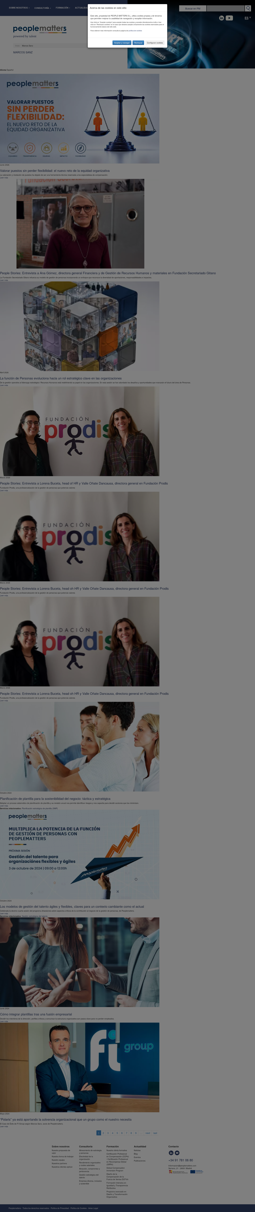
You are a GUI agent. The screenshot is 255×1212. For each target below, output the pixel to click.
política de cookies (135, 30)
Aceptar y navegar (122, 42)
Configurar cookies (155, 42)
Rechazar (138, 42)
